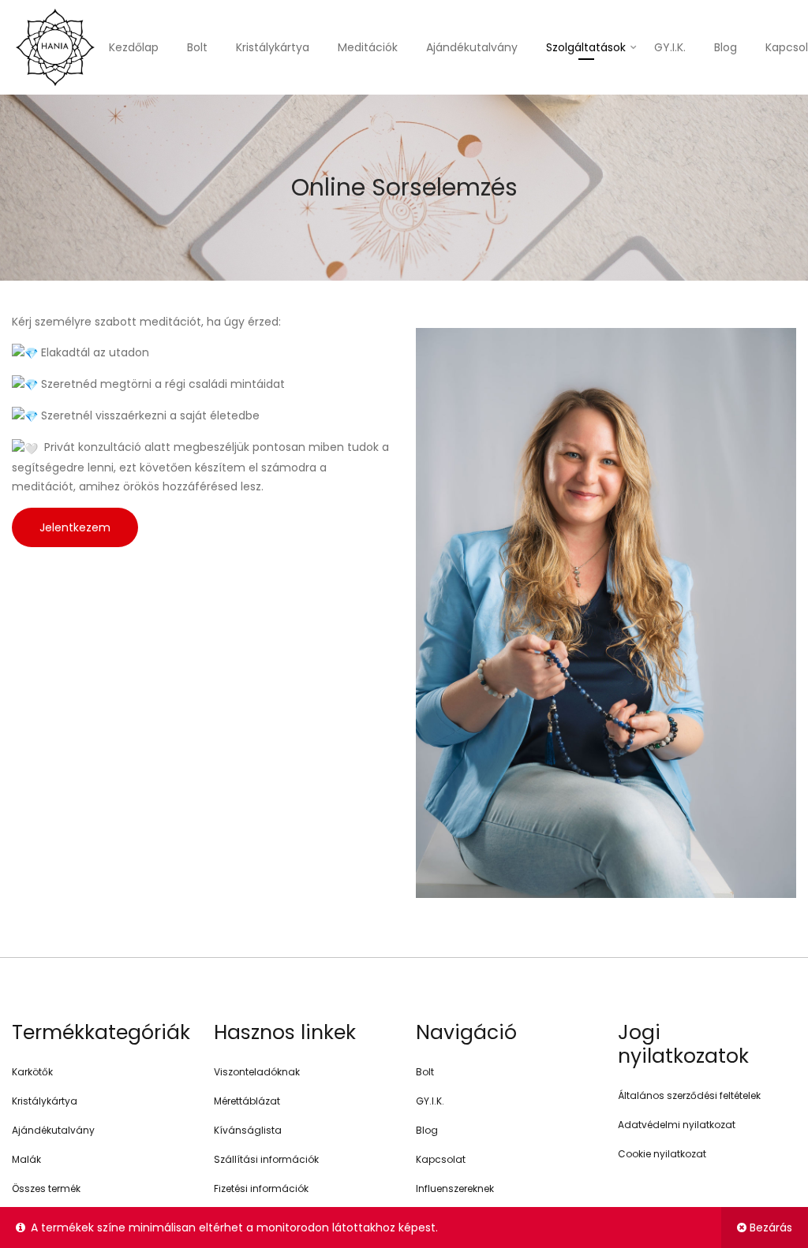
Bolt (197, 47)
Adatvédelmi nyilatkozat (676, 1124)
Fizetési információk (261, 1188)
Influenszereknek (455, 1188)
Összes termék (46, 1188)
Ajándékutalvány (472, 47)
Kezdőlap (134, 47)
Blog (725, 47)
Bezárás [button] (771, 1227)
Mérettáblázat (247, 1101)
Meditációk (368, 47)
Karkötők (32, 1071)
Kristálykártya (272, 47)
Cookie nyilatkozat (662, 1153)
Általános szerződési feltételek (689, 1095)
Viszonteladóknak (257, 1071)
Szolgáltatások (586, 47)
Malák (26, 1159)
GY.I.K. (670, 47)
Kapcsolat (441, 1159)
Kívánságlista (248, 1130)
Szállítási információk (266, 1159)
